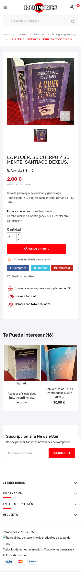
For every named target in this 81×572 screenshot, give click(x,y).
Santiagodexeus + (42, 216)
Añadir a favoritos (22, 276)
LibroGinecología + (43, 211)
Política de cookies (15, 555)
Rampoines (10, 532)
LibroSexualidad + (18, 216)
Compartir (19, 268)
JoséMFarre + (62, 216)
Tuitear (42, 268)
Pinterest (64, 268)
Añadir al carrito (36, 248)
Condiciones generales (58, 549)
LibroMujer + (14, 221)
